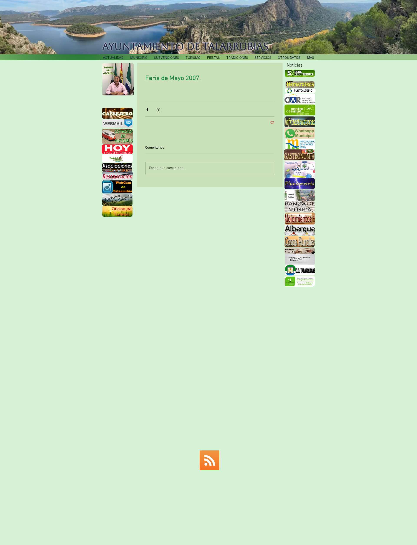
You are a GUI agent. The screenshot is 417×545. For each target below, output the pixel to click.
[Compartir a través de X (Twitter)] (158, 109)
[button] (237, 57)
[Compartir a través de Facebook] (147, 109)
